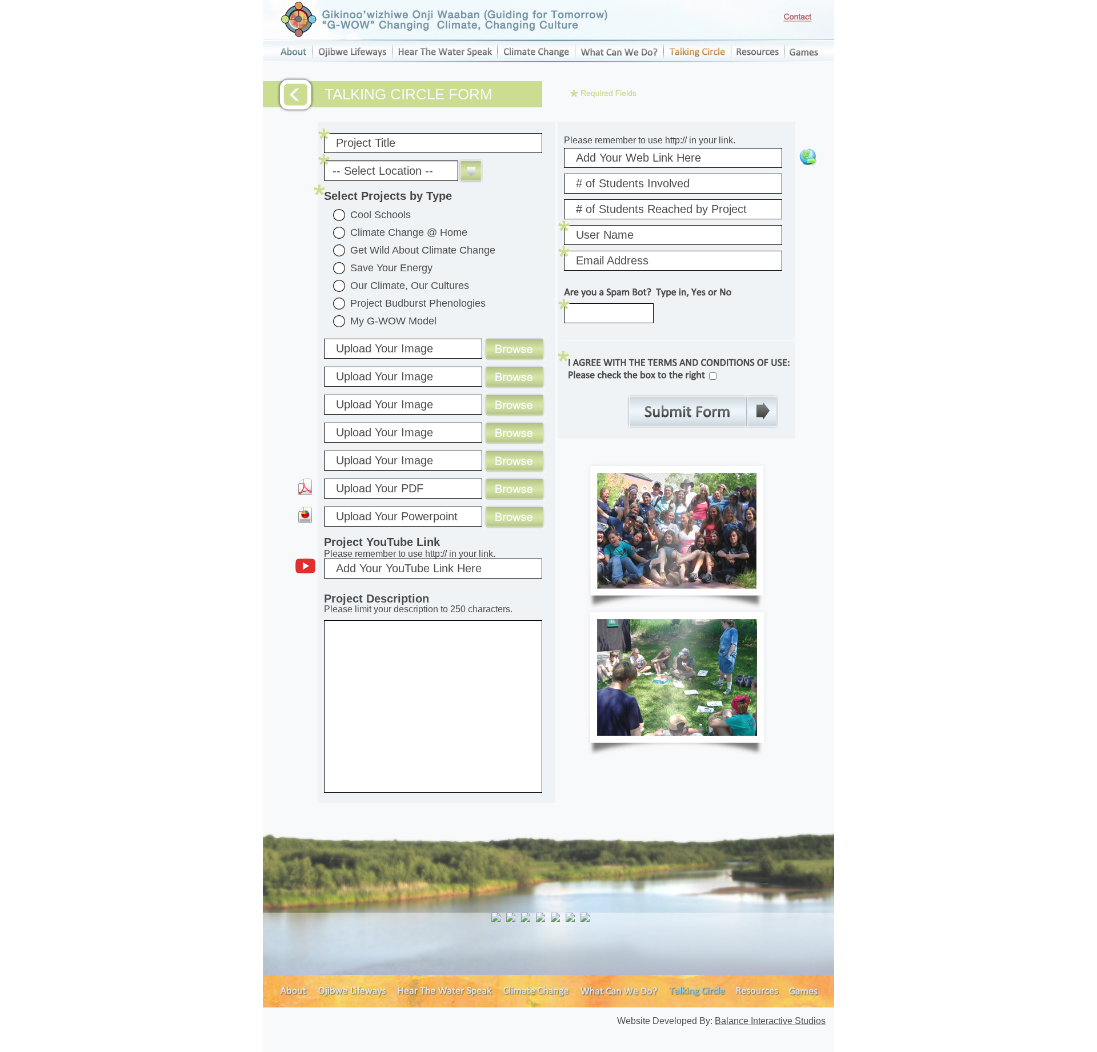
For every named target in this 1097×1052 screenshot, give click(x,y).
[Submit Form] (702, 411)
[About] (293, 59)
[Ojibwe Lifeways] (353, 59)
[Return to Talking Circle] (295, 94)
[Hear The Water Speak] (445, 59)
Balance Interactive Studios (770, 1021)
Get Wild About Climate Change (422, 250)
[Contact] (797, 17)
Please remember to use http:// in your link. (649, 140)
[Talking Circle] (697, 59)
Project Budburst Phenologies (418, 303)
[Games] (803, 59)
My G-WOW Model (393, 321)
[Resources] (757, 59)
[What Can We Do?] (619, 59)
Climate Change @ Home (408, 232)
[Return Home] (444, 19)
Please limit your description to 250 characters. (418, 603)
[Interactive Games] (805, 1004)
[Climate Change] (536, 59)
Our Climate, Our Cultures (409, 285)
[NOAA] (496, 917)
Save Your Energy (391, 268)
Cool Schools (380, 214)
